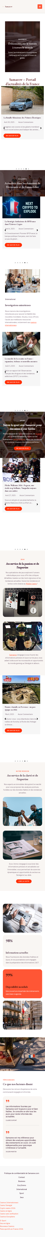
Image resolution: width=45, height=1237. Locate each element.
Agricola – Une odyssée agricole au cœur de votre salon (19, 718)
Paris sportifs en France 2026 (11, 1229)
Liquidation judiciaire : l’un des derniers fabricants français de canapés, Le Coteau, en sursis (20, 225)
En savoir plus (12, 137)
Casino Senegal (6, 1205)
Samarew (8, 6)
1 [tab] (16, 169)
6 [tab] (28, 169)
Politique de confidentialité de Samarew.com (21, 1173)
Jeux (22, 1197)
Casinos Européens (7, 1216)
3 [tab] (21, 169)
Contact (21, 1177)
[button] (4, 128)
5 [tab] (26, 169)
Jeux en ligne (5, 1223)
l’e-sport (38, 434)
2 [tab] (19, 169)
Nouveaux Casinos (7, 1226)
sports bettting (19, 439)
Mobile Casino (31, 584)
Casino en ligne (6, 1211)
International (21, 1189)
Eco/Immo (21, 1185)
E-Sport (3, 1220)
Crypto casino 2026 (7, 1208)
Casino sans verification (9, 1214)
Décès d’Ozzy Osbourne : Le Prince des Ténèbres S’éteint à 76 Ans (21, 358)
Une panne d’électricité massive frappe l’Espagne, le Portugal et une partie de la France (20, 116)
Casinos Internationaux (9, 1202)
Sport (21, 1193)
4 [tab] (24, 169)
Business (21, 1181)
